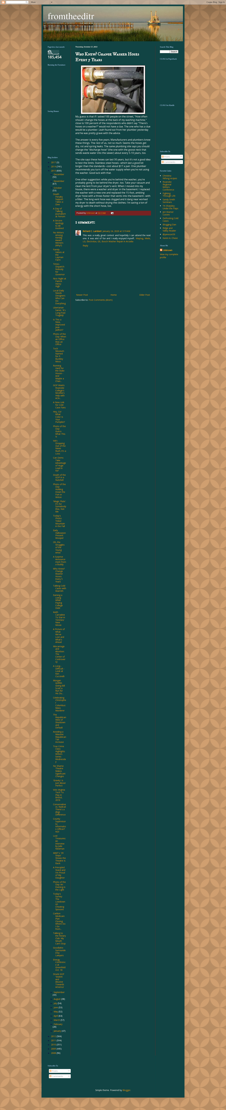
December (59, 174)
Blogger (126, 1090)
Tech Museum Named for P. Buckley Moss (58, 355)
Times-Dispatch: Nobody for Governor (59, 269)
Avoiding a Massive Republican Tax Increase (59, 736)
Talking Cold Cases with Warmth (59, 588)
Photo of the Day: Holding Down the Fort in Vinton (59, 491)
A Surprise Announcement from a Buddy (59, 560)
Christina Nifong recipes (170, 177)
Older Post (144, 294)
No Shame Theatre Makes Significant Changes (59, 771)
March (57, 1020)
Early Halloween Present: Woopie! (59, 534)
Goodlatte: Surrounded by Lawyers (59, 951)
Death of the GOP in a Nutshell (59, 477)
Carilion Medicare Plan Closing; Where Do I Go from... (59, 921)
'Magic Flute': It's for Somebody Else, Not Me (59, 506)
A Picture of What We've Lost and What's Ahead (59, 635)
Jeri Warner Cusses (168, 213)
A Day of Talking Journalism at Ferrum (59, 212)
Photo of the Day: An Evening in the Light (59, 886)
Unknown (167, 250)
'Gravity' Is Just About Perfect (59, 783)
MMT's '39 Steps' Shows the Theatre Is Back (59, 858)
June (56, 1007)
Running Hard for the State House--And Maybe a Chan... (58, 373)
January (58, 1030)
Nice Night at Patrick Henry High (59, 282)
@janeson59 (169, 234)
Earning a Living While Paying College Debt (58, 601)
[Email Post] (112, 213)
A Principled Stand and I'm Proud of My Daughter (59, 872)
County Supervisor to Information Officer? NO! (59, 825)
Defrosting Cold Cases (170, 219)
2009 (54, 1048)
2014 (54, 166)
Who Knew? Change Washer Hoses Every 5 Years (59, 575)
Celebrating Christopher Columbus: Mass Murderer (59, 704)
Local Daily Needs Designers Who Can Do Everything (59, 297)
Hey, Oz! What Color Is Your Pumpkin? (59, 416)
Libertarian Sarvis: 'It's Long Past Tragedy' (59, 311)
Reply (85, 245)
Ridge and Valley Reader (169, 229)
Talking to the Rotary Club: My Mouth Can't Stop (59, 938)
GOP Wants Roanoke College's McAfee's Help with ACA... (59, 392)
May (56, 1011)
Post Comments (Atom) (101, 299)
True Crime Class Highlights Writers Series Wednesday (59, 754)
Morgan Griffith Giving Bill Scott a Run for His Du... (59, 687)
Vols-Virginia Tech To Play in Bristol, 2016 (59, 794)
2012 (54, 1036)
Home (114, 294)
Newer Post (82, 294)
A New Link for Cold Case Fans (59, 405)
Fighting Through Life (169, 194)
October (58, 187)
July (56, 1003)
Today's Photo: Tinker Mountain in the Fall (59, 520)
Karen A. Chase (170, 238)
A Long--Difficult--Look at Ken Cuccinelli (59, 671)
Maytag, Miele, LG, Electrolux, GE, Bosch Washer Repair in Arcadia (117, 240)
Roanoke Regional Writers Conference (168, 185)
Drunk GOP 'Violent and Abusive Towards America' (58, 980)
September (59, 992)
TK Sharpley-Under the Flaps (170, 207)
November (59, 181)
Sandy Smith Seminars (169, 201)
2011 (54, 1040)
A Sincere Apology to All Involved (58, 224)
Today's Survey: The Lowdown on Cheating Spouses (59, 901)
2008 (54, 1053)
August (57, 998)
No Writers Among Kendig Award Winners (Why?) (58, 239)
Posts (167, 156)
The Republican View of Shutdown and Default (59, 721)
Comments (169, 162)
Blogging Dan (169, 224)
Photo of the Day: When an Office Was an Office (59, 339)
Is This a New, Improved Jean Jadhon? (59, 324)
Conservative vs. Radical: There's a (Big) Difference (59, 809)
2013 (54, 170)
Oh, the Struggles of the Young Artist (59, 547)
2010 (54, 1044)
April (56, 1015)
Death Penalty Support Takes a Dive (58, 199)
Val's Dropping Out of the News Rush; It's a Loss (59, 447)
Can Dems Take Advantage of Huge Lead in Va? (59, 464)
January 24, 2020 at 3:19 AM (116, 231)
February (58, 1024)
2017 (54, 162)
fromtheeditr (71, 16)
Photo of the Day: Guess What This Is (59, 431)
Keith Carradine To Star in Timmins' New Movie (59, 618)
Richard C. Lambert (92, 231)
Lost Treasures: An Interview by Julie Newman (59, 842)
